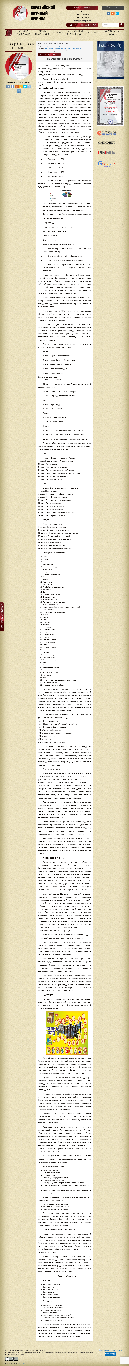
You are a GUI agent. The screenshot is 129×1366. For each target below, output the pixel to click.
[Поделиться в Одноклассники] (21, 86)
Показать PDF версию (50, 54)
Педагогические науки (53, 46)
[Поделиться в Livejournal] (29, 86)
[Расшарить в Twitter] (113, 13)
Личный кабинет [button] (114, 8)
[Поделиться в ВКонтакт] (8, 86)
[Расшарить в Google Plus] (117, 13)
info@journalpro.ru (82, 21)
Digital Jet (22, 1363)
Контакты (93, 32)
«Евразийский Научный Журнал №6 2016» (62, 48)
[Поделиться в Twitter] (25, 86)
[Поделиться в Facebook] (12, 86)
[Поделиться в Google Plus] (17, 86)
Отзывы (58, 32)
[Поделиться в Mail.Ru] (19, 91)
